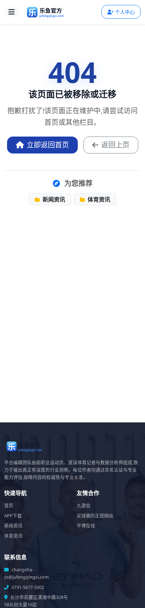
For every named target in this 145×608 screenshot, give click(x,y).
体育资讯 (98, 199)
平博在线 (86, 526)
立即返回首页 (48, 145)
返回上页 (115, 145)
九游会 (83, 505)
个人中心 (125, 11)
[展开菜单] (11, 12)
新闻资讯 (53, 199)
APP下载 (13, 516)
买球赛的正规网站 (95, 516)
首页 (8, 505)
